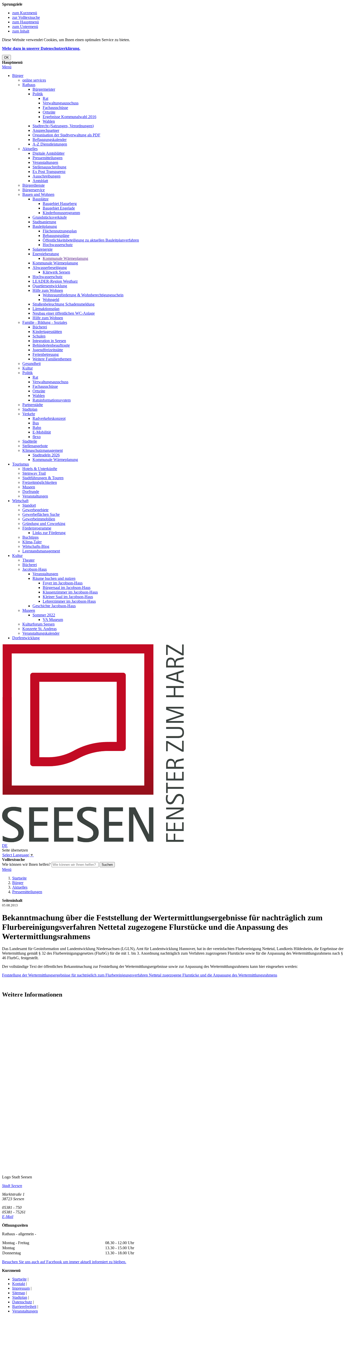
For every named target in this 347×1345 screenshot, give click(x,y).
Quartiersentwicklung (50, 286)
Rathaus (28, 85)
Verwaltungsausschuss (60, 103)
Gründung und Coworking (43, 523)
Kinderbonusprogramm (61, 213)
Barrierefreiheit (24, 1306)
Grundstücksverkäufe (50, 217)
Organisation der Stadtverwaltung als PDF (66, 135)
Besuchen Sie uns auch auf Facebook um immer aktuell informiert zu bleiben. (64, 1262)
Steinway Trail (34, 473)
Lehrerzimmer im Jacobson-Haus (69, 601)
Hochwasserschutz (58, 245)
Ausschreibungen (46, 176)
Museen (28, 487)
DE (5, 845)
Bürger (17, 75)
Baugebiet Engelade (59, 208)
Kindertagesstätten (47, 331)
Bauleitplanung (45, 226)
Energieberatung (46, 254)
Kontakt (18, 1284)
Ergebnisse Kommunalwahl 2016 (69, 117)
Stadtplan (29, 409)
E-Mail (7, 1216)
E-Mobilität (42, 432)
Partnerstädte (32, 405)
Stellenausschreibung (49, 167)
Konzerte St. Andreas (39, 629)
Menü (6, 67)
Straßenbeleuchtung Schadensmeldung (63, 304)
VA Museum (53, 619)
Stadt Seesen (12, 1185)
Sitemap (18, 1293)
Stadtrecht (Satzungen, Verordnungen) (63, 126)
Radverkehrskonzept (49, 418)
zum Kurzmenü (24, 13)
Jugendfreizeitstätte (48, 350)
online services (34, 80)
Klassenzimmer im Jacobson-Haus (70, 592)
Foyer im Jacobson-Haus (63, 583)
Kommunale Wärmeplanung (65, 258)
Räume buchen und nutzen (54, 578)
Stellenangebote (35, 446)
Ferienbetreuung (46, 354)
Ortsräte (49, 112)
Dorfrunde (30, 491)
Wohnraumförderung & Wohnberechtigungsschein (83, 295)
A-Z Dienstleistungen (50, 144)
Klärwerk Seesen (56, 272)
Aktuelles (30, 149)
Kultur (27, 368)
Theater (28, 560)
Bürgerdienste (33, 185)
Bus (36, 423)
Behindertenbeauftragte (51, 345)
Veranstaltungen (45, 162)
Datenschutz (22, 1302)
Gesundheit (31, 363)
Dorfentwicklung (26, 638)
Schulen (39, 336)
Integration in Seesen (49, 341)
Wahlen (49, 121)
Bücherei (40, 327)
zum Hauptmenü (25, 22)
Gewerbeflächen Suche (41, 514)
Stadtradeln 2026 (46, 455)
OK (6, 57)
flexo (37, 437)
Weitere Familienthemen (52, 359)
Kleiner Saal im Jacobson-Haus (68, 597)
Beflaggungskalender (50, 139)
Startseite (19, 878)
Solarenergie (43, 249)
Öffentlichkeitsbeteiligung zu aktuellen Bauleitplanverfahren (91, 240)
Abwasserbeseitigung (50, 267)
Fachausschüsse (55, 107)
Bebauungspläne (56, 235)
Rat (45, 98)
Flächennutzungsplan (60, 231)
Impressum (21, 1288)
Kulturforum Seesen (38, 624)
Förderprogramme (36, 528)
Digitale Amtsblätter (49, 153)
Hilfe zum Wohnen (48, 290)
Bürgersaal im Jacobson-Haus (66, 587)
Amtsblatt (40, 181)
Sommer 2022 (44, 615)
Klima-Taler (32, 542)
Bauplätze (41, 199)
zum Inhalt (20, 31)
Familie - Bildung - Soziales (44, 322)
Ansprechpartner (46, 130)
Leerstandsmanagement (41, 551)
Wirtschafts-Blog (35, 546)
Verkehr (28, 414)
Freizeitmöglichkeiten (39, 482)
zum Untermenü (25, 26)
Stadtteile (29, 441)
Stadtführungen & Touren (43, 478)
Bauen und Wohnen (38, 194)
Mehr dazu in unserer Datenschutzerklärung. (41, 48)
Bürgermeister (44, 89)
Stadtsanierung (44, 222)
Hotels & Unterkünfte (39, 469)
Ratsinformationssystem (52, 400)
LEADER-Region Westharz (55, 281)
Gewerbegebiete (35, 510)
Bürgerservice (33, 190)
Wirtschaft (20, 501)
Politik (38, 94)
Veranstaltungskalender (40, 633)
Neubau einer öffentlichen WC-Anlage (64, 313)
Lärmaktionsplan (46, 309)
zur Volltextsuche (26, 17)
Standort (29, 505)
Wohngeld (51, 299)
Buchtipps (30, 537)
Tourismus (20, 464)
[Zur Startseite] (93, 841)
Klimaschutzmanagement (42, 450)
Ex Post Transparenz (49, 171)
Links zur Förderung (49, 533)
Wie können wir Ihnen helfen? (26, 864)
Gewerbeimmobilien (38, 519)
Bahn (37, 427)
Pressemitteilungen (47, 158)
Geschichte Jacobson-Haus (54, 606)
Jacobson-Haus (34, 569)
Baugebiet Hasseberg (60, 203)
